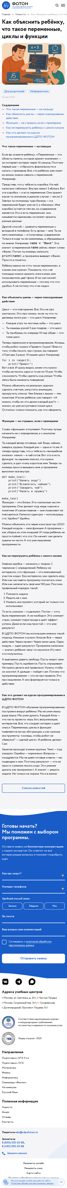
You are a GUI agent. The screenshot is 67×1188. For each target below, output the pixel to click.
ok (61, 1182)
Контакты (7, 1122)
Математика (9, 1068)
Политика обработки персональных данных (32, 1183)
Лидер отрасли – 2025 (29, 1038)
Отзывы (6, 1117)
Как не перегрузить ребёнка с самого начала (35, 128)
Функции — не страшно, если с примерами (33, 123)
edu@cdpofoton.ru (26, 1132)
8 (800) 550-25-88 (13, 1143)
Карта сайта (33, 1173)
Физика (6, 1073)
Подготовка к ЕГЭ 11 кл (15, 1058)
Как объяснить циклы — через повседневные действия (35, 116)
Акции (5, 1112)
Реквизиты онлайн (33, 1163)
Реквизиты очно (33, 1168)
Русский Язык (10, 1092)
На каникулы (9, 1087)
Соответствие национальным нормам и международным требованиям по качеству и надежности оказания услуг (40, 1022)
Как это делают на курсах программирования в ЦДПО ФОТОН (30, 135)
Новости (7, 1107)
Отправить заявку (33, 958)
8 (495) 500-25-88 (13, 1146)
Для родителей (14, 91)
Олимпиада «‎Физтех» (14, 1082)
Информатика (39, 91)
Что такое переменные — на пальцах (29, 109)
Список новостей (33, 788)
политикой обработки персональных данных (30, 943)
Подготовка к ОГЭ (13, 1063)
